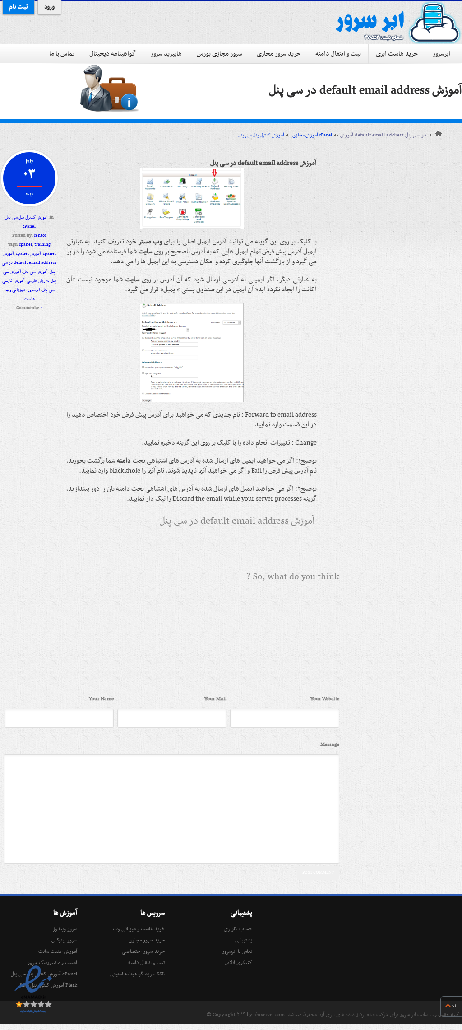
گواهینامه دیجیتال (112, 54)
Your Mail (215, 698)
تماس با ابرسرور (237, 951)
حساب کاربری (238, 928)
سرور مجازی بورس (219, 54)
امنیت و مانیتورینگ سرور (52, 962)
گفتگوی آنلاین (238, 962)
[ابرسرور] (398, 22)
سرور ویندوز (65, 928)
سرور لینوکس (64, 940)
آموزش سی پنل (35, 272)
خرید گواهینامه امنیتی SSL (137, 973)
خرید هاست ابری (397, 54)
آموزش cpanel (28, 254)
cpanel (25, 244)
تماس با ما (61, 54)
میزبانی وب (15, 290)
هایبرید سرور (166, 54)
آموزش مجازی (305, 135)
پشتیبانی (243, 940)
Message (329, 744)
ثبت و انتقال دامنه (338, 54)
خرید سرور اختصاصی (143, 951)
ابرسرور (441, 54)
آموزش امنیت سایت (57, 951)
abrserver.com (269, 1014)
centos (40, 235)
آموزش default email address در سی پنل (365, 90)
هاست (29, 299)
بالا (454, 1006)
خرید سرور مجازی (278, 54)
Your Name (101, 698)
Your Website (324, 698)
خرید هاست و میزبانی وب (139, 928)
